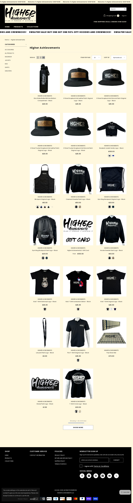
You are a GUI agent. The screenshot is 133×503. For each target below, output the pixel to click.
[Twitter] (102, 262)
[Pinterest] (89, 262)
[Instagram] (84, 262)
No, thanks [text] (92, 267)
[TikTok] (93, 262)
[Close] (115, 227)
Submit (91, 253)
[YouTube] (97, 262)
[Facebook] (80, 262)
